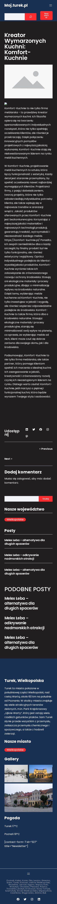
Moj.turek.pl (16, 5)
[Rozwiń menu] (51, 5)
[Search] (30, 16)
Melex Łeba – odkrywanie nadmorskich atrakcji (21, 557)
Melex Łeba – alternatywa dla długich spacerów (24, 542)
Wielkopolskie (15, 519)
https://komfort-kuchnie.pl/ (22, 240)
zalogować (23, 478)
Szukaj (46, 498)
